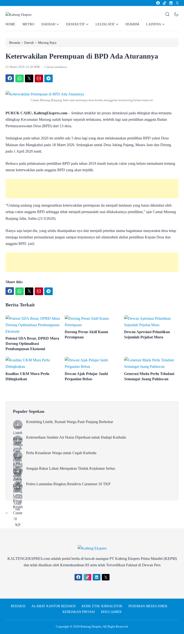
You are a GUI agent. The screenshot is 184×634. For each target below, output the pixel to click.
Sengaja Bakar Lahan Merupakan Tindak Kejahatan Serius (70, 468)
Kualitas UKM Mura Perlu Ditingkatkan (27, 376)
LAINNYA (153, 24)
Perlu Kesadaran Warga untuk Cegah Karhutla (61, 453)
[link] (158, 3)
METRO (28, 24)
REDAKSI (18, 606)
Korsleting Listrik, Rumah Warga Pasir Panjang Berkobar (69, 422)
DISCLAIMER (111, 612)
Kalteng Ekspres (91, 626)
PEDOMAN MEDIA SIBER (147, 606)
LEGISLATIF (105, 24)
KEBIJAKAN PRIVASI (79, 612)
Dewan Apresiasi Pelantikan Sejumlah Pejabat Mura (147, 334)
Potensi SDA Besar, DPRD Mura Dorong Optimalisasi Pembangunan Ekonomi (32, 343)
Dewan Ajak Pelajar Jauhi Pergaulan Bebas (86, 376)
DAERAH (48, 24)
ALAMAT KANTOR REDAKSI (53, 606)
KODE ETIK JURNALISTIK (102, 606)
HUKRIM (132, 24)
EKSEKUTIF (75, 24)
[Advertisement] (92, 188)
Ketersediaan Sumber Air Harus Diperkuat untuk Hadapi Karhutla (76, 437)
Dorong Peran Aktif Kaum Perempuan (86, 334)
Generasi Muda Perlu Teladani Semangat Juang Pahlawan (149, 376)
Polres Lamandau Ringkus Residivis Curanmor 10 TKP (68, 484)
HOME (10, 24)
